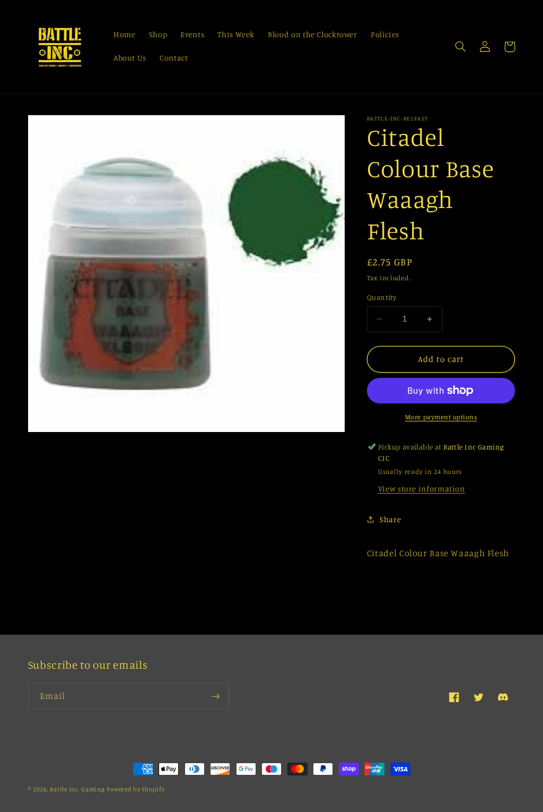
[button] (461, 46)
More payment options (441, 417)
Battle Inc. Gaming (77, 789)
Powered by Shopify (135, 789)
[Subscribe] (215, 696)
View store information (421, 488)
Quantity (381, 297)
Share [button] (390, 519)
